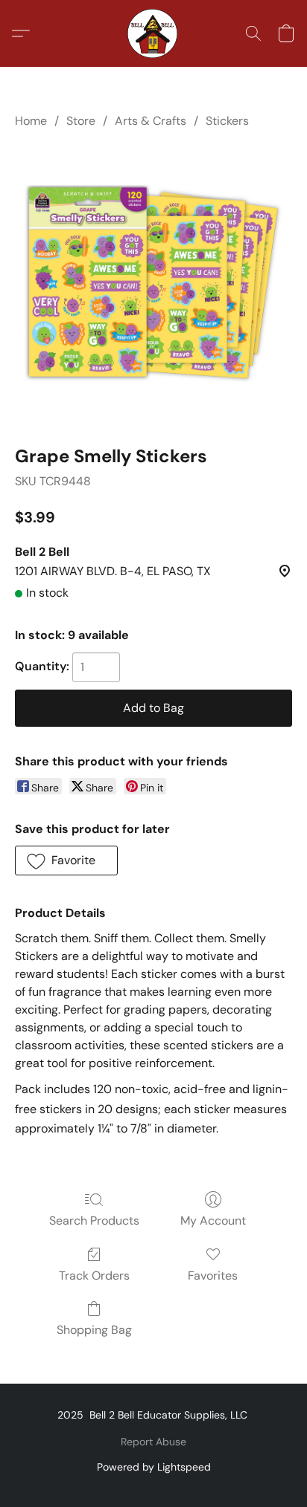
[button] (153, 33)
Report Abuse (153, 1441)
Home (31, 121)
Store (80, 121)
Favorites (213, 1275)
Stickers (227, 121)
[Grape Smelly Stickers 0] (153, 284)
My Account (213, 1220)
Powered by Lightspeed (154, 1467)
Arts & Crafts (150, 121)
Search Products (94, 1220)
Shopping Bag (94, 1330)
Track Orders (94, 1275)
